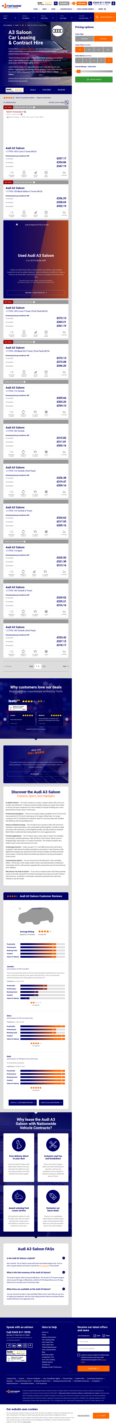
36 (99, 49)
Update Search (106, 17)
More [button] (101, 9)
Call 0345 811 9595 (18, 1332)
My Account (113, 3)
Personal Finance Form (23, 1381)
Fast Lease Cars (47, 1342)
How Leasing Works (49, 1350)
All (80, 49)
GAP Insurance (41, 1383)
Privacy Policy (67, 1378)
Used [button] (53, 9)
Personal (82, 3)
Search (56, 3)
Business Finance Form (42, 1381)
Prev (4, 719)
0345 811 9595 (90, 3)
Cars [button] (35, 9)
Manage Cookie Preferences (52, 1367)
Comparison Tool (48, 1357)
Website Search (47, 1362)
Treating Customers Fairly (62, 1381)
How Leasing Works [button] (85, 9)
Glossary (9, 1381)
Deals (33, 90)
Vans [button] (44, 9)
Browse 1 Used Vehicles (35, 293)
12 (109, 60)
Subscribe (92, 1368)
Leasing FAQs (11, 1378)
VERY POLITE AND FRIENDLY (48, 719)
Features (46, 90)
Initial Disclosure (12, 1383)
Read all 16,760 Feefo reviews (36, 729)
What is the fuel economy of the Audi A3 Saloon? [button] (29, 1272)
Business (64, 3)
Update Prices (95, 79)
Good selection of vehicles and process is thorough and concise (20, 719)
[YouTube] (19, 1345)
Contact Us (46, 1364)
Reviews (61, 90)
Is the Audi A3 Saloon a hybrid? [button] (21, 1258)
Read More (35, 774)
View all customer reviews (21, 1102)
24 (89, 49)
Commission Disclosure (95, 1378)
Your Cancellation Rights (51, 1378)
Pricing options (84, 27)
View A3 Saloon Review (50, 1102)
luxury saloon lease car (27, 49)
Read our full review (44, 98)
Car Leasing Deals (48, 1340)
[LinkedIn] (14, 1345)
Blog (43, 1352)
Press (44, 1335)
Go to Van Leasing (48, 1360)
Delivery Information (49, 1337)
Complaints (96, 1381)
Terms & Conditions (33, 1378)
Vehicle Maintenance (49, 1347)
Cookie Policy (79, 1378)
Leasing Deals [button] (66, 9)
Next (65, 666)
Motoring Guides (48, 1355)
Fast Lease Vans (48, 1345)
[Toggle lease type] (72, 3)
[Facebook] (8, 1345)
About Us (45, 1332)
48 (108, 49)
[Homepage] (12, 6)
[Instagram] (25, 1345)
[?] (34, 107)
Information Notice (27, 1383)
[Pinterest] (30, 1345)
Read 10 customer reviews (25, 98)
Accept (103, 1416)
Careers (21, 1378)
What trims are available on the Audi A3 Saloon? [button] (29, 1289)
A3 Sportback (44, 1266)
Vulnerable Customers (81, 1381)
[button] (9, 17)
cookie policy (27, 1422)
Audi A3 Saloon (15, 148)
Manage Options (83, 1415)
